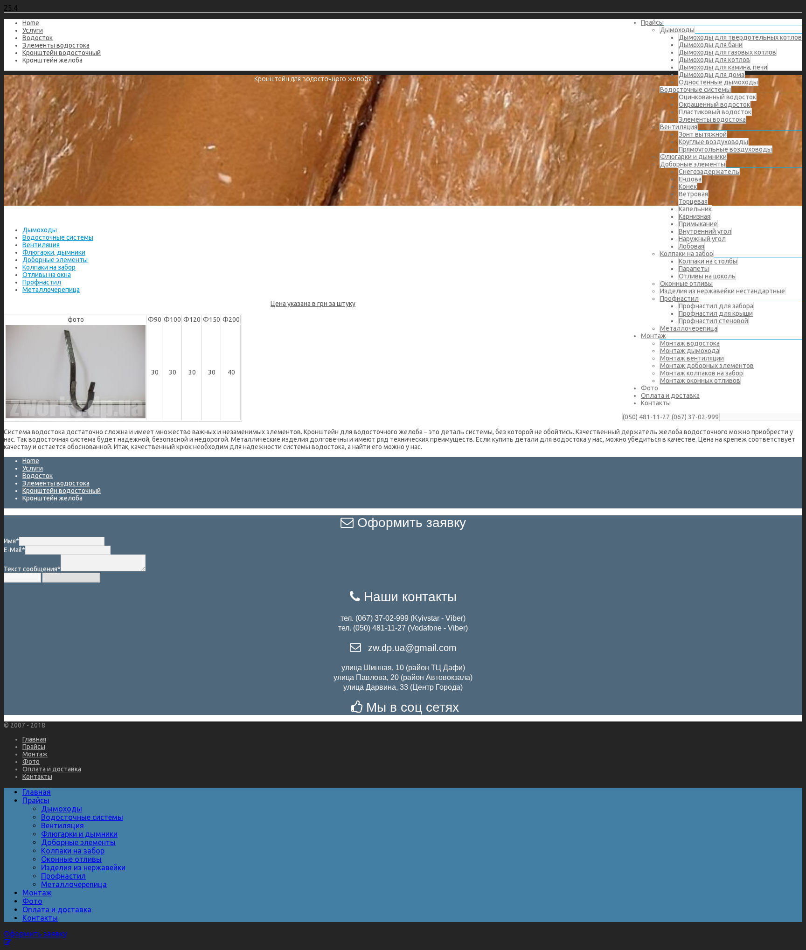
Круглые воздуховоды (713, 142)
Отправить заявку (71, 577)
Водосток (37, 38)
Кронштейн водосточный (61, 52)
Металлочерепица (688, 328)
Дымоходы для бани (711, 45)
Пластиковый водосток (715, 112)
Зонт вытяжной (703, 134)
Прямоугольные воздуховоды (725, 149)
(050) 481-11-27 (646, 417)
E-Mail (14, 550)
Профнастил (679, 298)
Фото (649, 388)
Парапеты (694, 268)
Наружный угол (702, 239)
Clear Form (22, 577)
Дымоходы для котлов (714, 59)
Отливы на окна (46, 274)
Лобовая (691, 246)
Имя (11, 541)
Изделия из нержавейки (83, 867)
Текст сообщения (32, 569)
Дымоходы (677, 30)
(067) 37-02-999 (694, 417)
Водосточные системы (695, 89)
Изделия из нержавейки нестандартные (722, 291)
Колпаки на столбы (708, 261)
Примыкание (698, 224)
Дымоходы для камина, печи (723, 67)
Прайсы (652, 22)
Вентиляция (678, 127)
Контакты (656, 403)
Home (30, 23)
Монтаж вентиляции (692, 358)
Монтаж (653, 336)
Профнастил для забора (716, 306)
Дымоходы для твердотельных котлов (740, 37)
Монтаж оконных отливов (700, 380)
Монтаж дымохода (689, 350)
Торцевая (693, 201)
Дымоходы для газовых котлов (727, 52)
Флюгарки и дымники (693, 156)
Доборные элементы (692, 164)
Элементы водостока (712, 119)
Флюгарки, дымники (53, 252)
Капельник (695, 209)
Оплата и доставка (670, 395)
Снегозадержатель (709, 171)
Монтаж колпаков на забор (701, 373)
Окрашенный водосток (714, 104)
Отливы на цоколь (707, 276)
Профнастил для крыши (716, 313)
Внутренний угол (705, 231)
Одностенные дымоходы (718, 82)
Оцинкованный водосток (717, 97)
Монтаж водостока (690, 343)
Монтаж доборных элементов (707, 365)
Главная (34, 739)
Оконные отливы (686, 283)
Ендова (690, 179)
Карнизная (694, 216)
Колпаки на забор (686, 253)
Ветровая (693, 194)
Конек (688, 186)
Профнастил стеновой (713, 321)
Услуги (32, 30)
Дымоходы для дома (711, 74)
